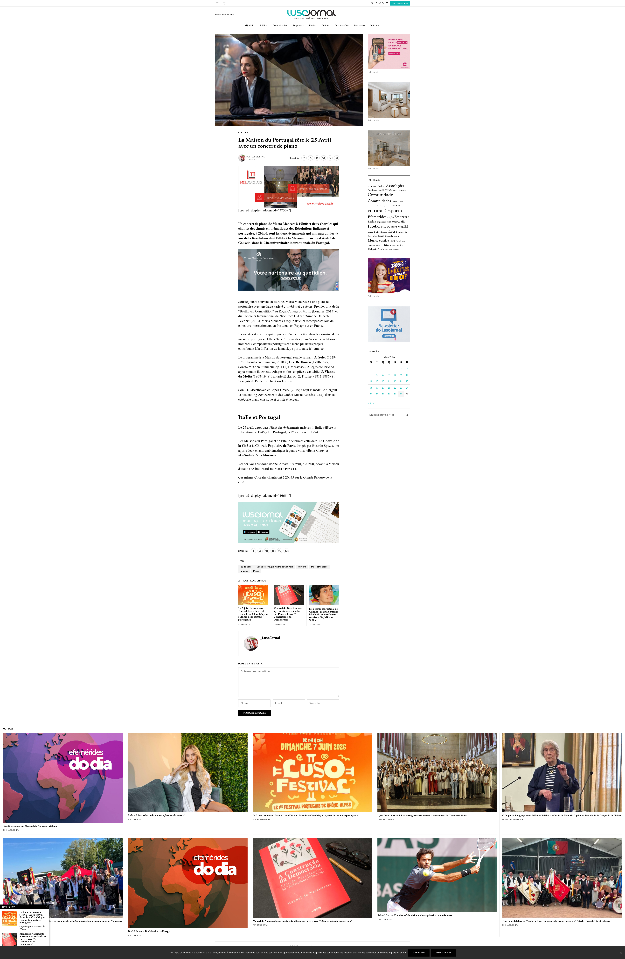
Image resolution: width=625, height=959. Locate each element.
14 (389, 381)
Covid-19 (395, 206)
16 (401, 381)
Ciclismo (393, 190)
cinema (402, 190)
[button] (407, 415)
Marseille (389, 236)
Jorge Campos (387, 820)
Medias (396, 236)
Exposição (381, 222)
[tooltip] (376, 3)
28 (389, 394)
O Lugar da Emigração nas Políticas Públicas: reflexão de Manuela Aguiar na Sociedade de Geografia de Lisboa (561, 816)
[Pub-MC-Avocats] (288, 186)
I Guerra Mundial (397, 226)
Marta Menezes (319, 567)
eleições (390, 217)
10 (407, 375)
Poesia (377, 246)
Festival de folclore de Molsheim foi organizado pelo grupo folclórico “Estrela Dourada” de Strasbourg (556, 921)
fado (389, 222)
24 (407, 387)
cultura (302, 567)
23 (401, 387)
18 (371, 387)
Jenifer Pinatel (263, 820)
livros (392, 231)
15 (395, 381)
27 (383, 394)
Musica (244, 571)
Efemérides (377, 217)
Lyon (381, 236)
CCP (386, 190)
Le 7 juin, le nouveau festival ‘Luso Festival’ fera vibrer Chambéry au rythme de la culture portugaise (253, 614)
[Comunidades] (288, 269)
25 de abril (246, 567)
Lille (378, 232)
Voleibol (396, 250)
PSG (400, 246)
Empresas (401, 217)
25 (371, 394)
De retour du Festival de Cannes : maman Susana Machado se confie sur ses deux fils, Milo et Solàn (323, 615)
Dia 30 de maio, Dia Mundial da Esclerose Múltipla (30, 826)
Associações (395, 186)
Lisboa (384, 232)
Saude (381, 249)
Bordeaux (372, 190)
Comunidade (380, 195)
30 (401, 394)
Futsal (383, 227)
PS (393, 246)
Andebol (381, 186)
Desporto (392, 211)
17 (407, 381)
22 (395, 387)
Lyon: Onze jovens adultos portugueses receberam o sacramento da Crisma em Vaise (421, 816)
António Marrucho (515, 820)
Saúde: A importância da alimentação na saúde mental (156, 815)
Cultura (243, 132)
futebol (374, 227)
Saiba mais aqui (443, 953)
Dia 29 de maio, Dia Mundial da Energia (149, 931)
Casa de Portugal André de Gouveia (275, 567)
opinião (384, 240)
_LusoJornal (258, 156)
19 (377, 387)
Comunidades (379, 201)
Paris (392, 241)
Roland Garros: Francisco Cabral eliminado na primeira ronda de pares (414, 915)
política (386, 245)
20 (383, 387)
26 (377, 394)
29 (395, 394)
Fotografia (398, 221)
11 (371, 381)
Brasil (381, 190)
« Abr (371, 403)
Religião (372, 249)
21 (389, 387)
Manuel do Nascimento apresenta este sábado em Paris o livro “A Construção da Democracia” (288, 614)
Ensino (372, 221)
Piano (256, 571)
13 (383, 381)
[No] (621, 952)
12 (377, 381)
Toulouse (388, 250)
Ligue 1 (371, 232)
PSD (396, 246)
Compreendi (419, 953)
